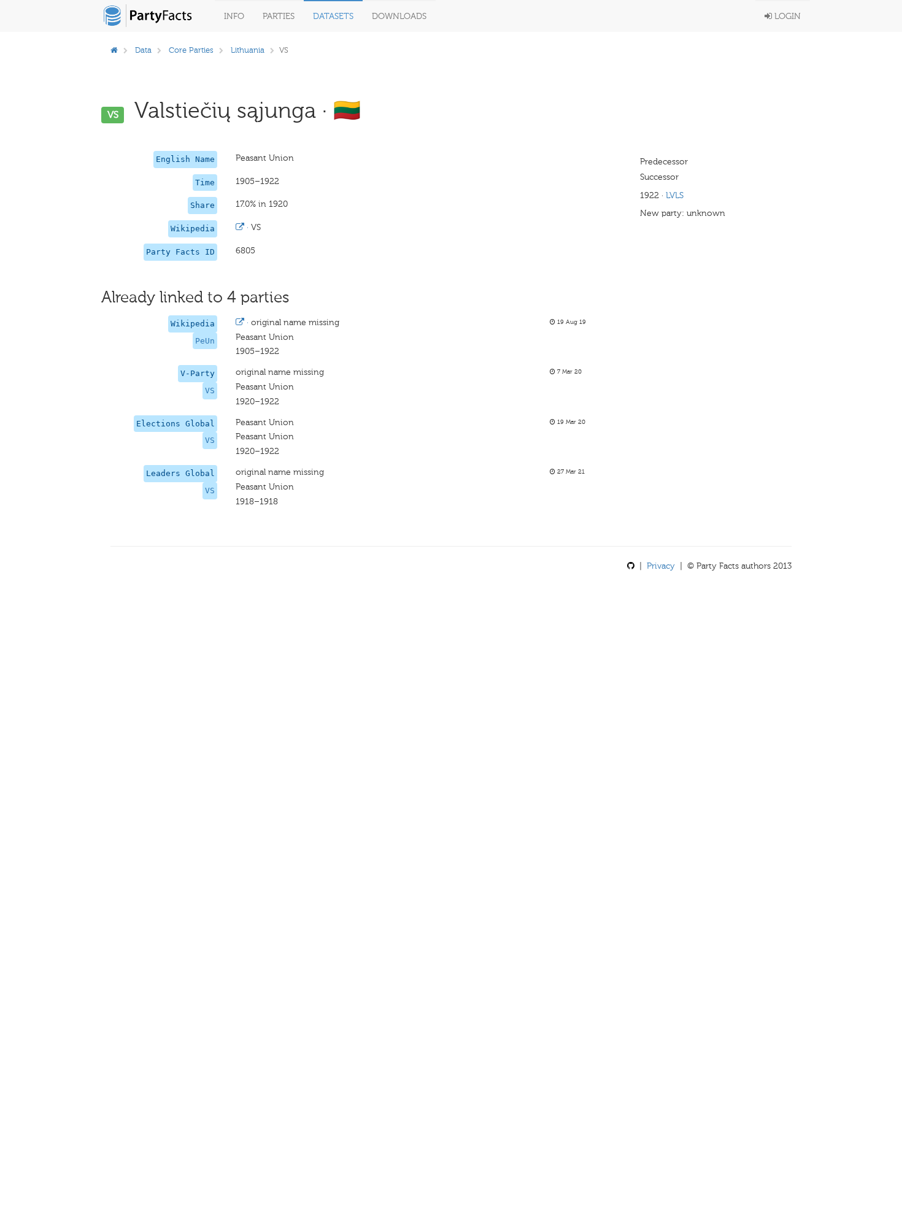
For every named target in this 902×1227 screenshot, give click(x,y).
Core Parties (191, 50)
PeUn (205, 340)
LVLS (675, 195)
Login (786, 16)
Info (234, 16)
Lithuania (247, 50)
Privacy (661, 566)
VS (210, 390)
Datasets (333, 16)
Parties (279, 16)
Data (143, 50)
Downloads (399, 16)
